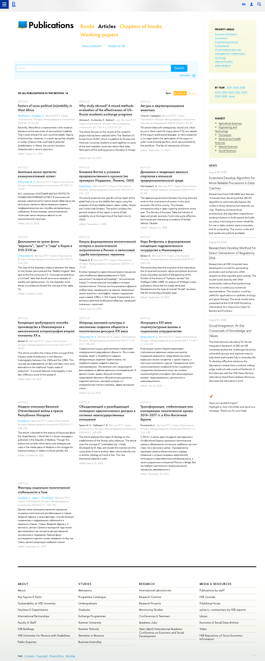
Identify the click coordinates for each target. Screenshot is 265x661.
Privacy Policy (56, 656)
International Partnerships (33, 616)
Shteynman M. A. (26, 181)
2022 (231, 92)
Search (179, 68)
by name (178, 93)
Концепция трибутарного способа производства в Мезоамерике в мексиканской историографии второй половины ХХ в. (46, 328)
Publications (51, 25)
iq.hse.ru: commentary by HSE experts (223, 610)
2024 (218, 92)
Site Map (70, 656)
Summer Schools (88, 629)
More (232, 96)
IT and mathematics (226, 49)
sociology (220, 57)
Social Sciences (227, 150)
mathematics (238, 53)
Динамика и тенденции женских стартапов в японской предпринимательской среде (164, 176)
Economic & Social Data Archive (219, 622)
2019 (218, 96)
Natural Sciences (228, 146)
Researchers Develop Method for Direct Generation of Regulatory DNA (232, 253)
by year (192, 93)
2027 (229, 87)
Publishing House (210, 603)
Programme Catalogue (92, 597)
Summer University (89, 622)
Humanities (225, 135)
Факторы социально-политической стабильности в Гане (44, 489)
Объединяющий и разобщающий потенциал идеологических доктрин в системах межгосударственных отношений (107, 412)
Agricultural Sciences (230, 123)
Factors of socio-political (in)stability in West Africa (45, 108)
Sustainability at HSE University (37, 603)
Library (204, 616)
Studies (84, 584)
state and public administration (224, 63)
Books (87, 26)
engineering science (226, 42)
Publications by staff (212, 590)
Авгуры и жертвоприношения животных (162, 108)
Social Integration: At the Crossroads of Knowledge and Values (230, 330)
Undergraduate (87, 603)
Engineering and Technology (226, 129)
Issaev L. (36, 497)
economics (221, 38)
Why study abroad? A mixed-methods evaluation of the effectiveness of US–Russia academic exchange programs (106, 110)
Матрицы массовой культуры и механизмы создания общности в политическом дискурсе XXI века (103, 326)
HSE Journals (207, 597)
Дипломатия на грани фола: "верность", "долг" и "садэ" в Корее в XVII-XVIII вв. (45, 245)
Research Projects (150, 603)
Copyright (42, 656)
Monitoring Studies (151, 610)
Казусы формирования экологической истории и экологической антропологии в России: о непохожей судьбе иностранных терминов (107, 247)
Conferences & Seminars (154, 616)
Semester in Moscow (91, 635)
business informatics (226, 34)
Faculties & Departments (33, 610)
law (239, 49)
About (23, 584)
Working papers (99, 34)
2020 (244, 92)
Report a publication (92, 46)
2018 (224, 96)
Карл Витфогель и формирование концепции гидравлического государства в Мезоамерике (165, 245)
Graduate (84, 610)
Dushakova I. (24, 420)
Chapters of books (141, 26)
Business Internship (89, 642)
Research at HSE (116, 46)
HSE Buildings (26, 629)
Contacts (29, 656)
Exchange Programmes (92, 616)
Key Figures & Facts (29, 597)
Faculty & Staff (27, 622)
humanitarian (222, 46)
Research (147, 584)
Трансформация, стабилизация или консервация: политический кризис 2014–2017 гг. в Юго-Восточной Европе (166, 412)
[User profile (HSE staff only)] (251, 4)
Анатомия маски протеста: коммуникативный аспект (37, 174)
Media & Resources (216, 584)
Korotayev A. (37, 115)
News (213, 166)
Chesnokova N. (25, 255)
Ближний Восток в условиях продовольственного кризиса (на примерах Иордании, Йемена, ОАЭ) (106, 176)
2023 (224, 92)
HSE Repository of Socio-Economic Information (221, 637)
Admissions (85, 590)
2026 (236, 87)
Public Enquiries (27, 642)
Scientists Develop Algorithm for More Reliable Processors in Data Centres (232, 183)
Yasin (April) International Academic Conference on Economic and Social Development (161, 632)
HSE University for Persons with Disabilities (44, 635)
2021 (238, 92)
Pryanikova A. (85, 186)
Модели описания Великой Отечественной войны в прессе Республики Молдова (40, 410)
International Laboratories (155, 590)
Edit (254, 655)
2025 (242, 87)
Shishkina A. (24, 115)
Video (203, 629)
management (222, 53)
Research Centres (150, 597)
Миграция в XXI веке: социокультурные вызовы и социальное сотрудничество (161, 326)
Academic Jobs (148, 622)
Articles (107, 26)
